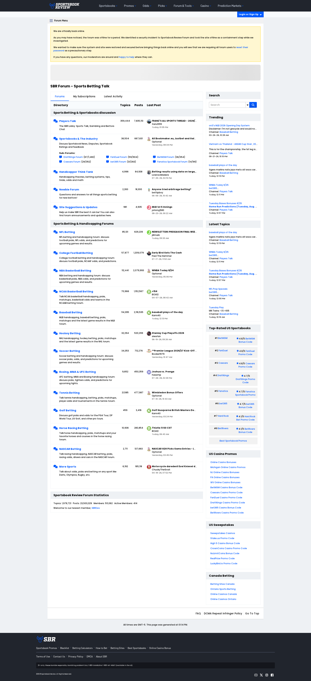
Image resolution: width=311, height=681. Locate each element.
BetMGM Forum (165, 157)
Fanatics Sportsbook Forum (172, 161)
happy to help (126, 57)
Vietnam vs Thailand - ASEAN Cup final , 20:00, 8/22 (237, 144)
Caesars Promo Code (246, 365)
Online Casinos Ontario (223, 599)
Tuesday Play (216, 307)
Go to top (252, 613)
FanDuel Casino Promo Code (226, 497)
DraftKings (223, 375)
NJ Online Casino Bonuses (224, 472)
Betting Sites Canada (222, 584)
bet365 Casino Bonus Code (225, 507)
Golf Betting (67, 410)
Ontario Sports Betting (223, 589)
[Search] (253, 105)
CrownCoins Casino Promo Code (228, 548)
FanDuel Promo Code (246, 353)
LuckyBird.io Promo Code (223, 563)
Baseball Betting (70, 312)
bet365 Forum (118, 161)
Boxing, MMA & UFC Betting (77, 372)
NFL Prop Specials (218, 288)
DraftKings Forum (73, 157)
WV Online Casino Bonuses (225, 482)
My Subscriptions (84, 96)
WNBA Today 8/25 (219, 184)
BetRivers (223, 428)
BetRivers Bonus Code (247, 430)
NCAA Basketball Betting (76, 291)
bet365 (213, 188)
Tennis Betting (69, 393)
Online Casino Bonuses (223, 462)
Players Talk (67, 121)
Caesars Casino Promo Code (226, 492)
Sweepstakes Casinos (222, 533)
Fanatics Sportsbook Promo (245, 393)
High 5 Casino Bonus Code (225, 543)
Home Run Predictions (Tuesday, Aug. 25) (234, 206)
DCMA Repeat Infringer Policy (223, 613)
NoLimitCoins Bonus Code (224, 553)
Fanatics (223, 391)
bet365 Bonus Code (246, 405)
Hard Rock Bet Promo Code (245, 418)
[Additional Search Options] (247, 105)
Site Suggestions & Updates (78, 207)
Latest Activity (113, 96)
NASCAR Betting (70, 449)
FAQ (198, 613)
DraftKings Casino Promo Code (227, 502)
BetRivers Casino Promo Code (227, 512)
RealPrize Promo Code (222, 558)
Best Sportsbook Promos (233, 440)
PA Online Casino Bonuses (225, 477)
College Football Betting (76, 253)
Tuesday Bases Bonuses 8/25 (225, 203)
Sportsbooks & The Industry (78, 139)
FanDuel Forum (119, 157)
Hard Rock (223, 415)
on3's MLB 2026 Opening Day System (229, 125)
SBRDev (96, 507)
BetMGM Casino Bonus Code (226, 487)
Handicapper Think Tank (76, 172)
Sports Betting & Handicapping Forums (83, 224)
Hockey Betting (69, 333)
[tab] (60, 96)
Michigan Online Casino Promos (227, 467)
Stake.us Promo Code (222, 538)
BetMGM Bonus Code (247, 340)
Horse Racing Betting (73, 428)
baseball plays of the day (223, 165)
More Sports (67, 466)
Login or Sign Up (248, 14)
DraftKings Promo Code (245, 381)
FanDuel (223, 350)
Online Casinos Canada (223, 594)
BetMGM (222, 338)
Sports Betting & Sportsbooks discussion (84, 113)
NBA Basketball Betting (75, 270)
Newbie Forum (69, 189)
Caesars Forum (72, 161)
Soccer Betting (69, 351)
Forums (60, 96)
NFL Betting (67, 232)
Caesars (223, 362)
